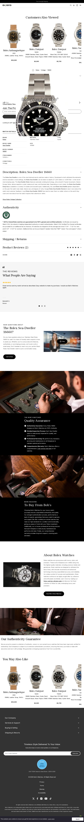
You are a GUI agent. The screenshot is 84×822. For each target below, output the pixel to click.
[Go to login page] (73, 5)
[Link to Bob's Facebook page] (37, 798)
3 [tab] (44, 306)
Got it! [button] (77, 819)
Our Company (10, 718)
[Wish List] (81, 76)
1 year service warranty (44, 448)
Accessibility (42, 793)
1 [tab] (39, 306)
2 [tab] (42, 306)
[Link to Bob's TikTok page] (50, 798)
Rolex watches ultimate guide (53, 581)
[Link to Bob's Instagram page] (41, 798)
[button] (79, 102)
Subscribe (75, 753)
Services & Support (12, 723)
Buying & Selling (11, 728)
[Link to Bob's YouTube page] (46, 798)
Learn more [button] (51, 819)
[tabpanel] (42, 292)
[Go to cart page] (77, 5)
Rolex (4, 139)
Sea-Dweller (6, 145)
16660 (4, 151)
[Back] (33, 70)
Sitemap (41, 789)
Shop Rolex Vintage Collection (12, 199)
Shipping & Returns (12, 733)
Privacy (42, 782)
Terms (42, 785)
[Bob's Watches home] (7, 5)
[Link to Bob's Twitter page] (33, 798)
